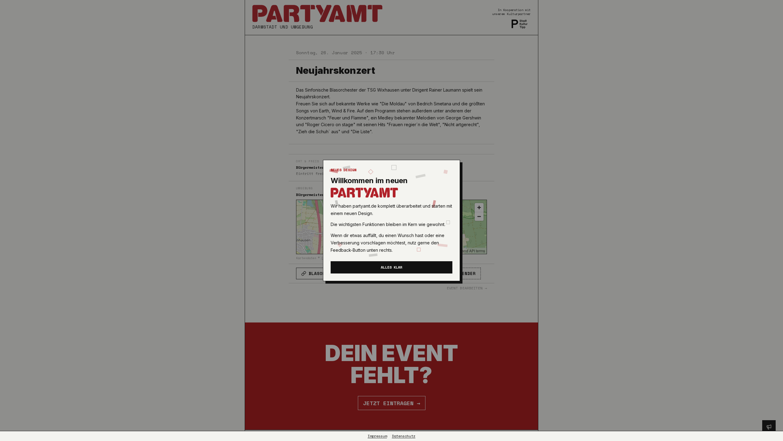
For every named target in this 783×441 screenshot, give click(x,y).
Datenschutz (403, 436)
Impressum (377, 436)
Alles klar (391, 267)
